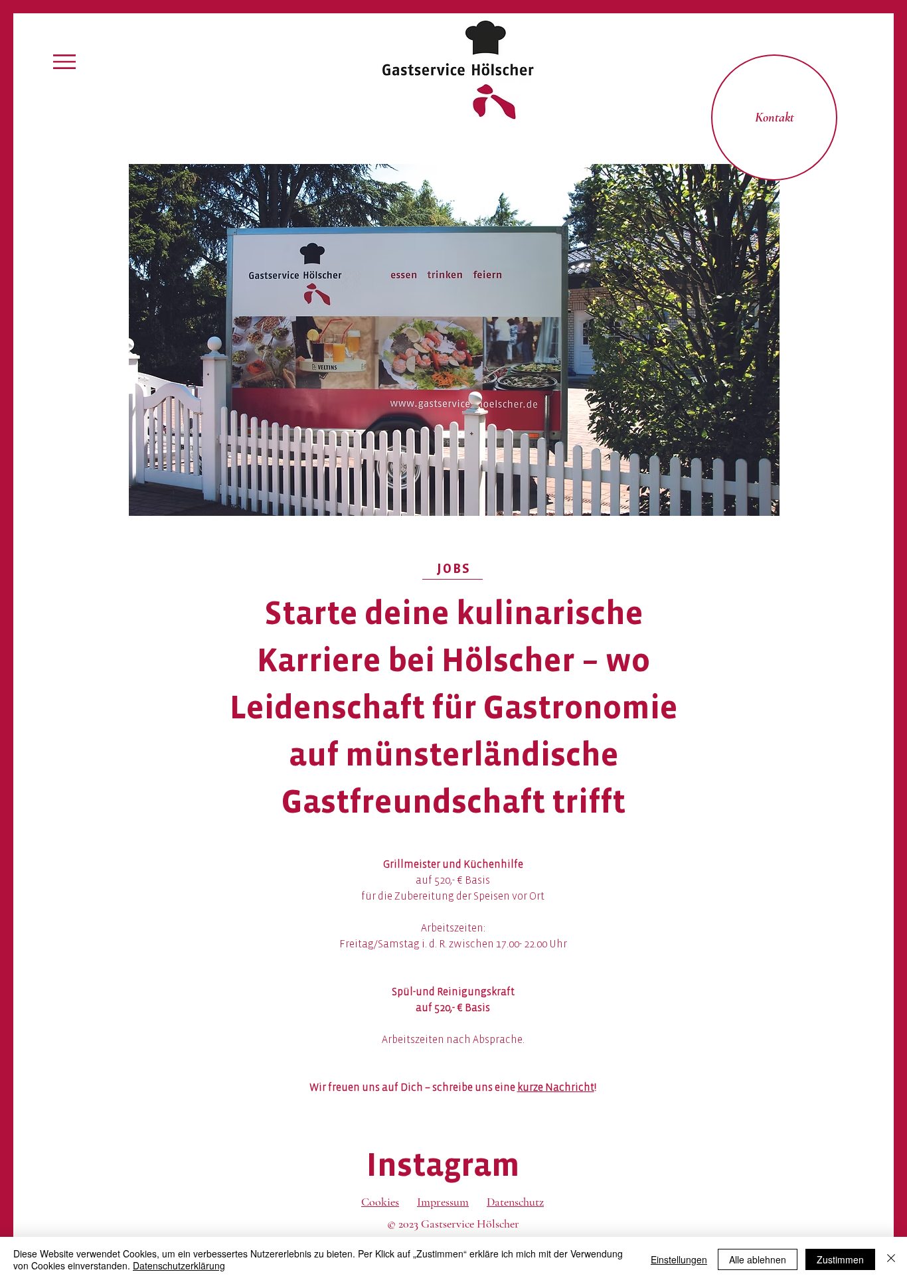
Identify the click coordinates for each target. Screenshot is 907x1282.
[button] (64, 61)
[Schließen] (891, 1259)
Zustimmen (840, 1259)
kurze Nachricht (555, 1087)
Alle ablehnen (757, 1259)
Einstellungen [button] (679, 1259)
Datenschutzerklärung (179, 1265)
